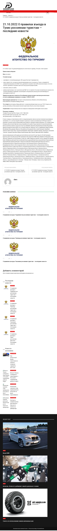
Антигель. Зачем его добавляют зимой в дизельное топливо (21, 486)
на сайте (14, 87)
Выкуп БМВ (6, 453)
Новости (6, 65)
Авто (4, 450)
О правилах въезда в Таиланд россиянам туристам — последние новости (24, 238)
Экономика (13, 353)
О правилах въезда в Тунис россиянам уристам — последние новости (13, 339)
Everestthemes (41, 528)
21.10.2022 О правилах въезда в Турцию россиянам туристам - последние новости (14, 171)
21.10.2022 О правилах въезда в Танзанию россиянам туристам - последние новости (42, 171)
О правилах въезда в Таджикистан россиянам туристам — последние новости (26, 215)
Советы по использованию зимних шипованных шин (18, 521)
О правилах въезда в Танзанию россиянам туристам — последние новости (24, 261)
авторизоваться (29, 273)
